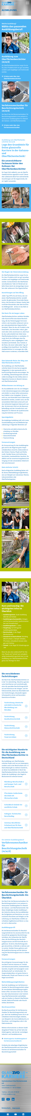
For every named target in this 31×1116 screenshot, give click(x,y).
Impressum (16, 1108)
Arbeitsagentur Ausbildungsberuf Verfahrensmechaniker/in (15, 1040)
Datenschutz (6, 1108)
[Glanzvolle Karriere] (9, 3)
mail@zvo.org (10, 1094)
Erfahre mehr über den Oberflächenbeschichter (12, 77)
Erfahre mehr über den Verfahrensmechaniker (12, 126)
